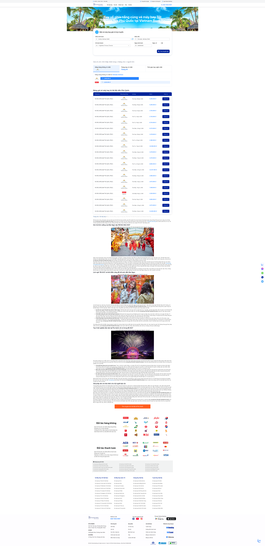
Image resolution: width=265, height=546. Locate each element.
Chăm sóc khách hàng (151, 532)
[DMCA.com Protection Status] (172, 543)
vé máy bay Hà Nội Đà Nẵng (139, 498)
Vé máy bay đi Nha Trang (157, 498)
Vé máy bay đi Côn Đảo (157, 493)
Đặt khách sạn (131, 532)
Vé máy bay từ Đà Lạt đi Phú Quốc (151, 467)
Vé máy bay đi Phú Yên (157, 503)
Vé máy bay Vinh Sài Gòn (138, 485)
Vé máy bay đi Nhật (118, 490)
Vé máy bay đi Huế (156, 490)
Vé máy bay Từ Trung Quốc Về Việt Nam (103, 503)
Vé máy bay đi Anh (118, 498)
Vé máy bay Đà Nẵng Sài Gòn (139, 483)
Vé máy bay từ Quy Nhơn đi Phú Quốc (126, 465)
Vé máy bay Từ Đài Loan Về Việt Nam (103, 488)
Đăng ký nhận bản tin (150, 534)
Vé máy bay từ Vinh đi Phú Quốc (151, 470)
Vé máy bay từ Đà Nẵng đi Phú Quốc (152, 469)
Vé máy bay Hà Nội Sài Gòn (139, 480)
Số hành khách (99, 43)
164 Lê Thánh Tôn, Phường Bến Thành (97, 527)
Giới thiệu (113, 526)
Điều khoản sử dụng (115, 537)
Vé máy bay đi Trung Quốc (119, 508)
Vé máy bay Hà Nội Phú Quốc (139, 505)
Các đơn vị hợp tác (115, 532)
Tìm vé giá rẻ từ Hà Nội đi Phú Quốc (132, 406)
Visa (126, 4)
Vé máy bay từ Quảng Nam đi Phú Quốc (101, 469)
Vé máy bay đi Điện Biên (157, 508)
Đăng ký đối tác (149, 537)
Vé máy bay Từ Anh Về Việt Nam (102, 505)
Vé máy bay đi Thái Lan (119, 505)
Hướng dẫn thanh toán (151, 529)
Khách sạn (121, 4)
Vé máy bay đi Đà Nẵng (157, 483)
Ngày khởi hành (139, 43)
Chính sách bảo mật (115, 534)
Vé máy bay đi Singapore (119, 495)
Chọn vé (166, 98)
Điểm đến (137, 36)
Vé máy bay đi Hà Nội (156, 480)
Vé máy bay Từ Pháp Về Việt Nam (102, 500)
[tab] (106, 68)
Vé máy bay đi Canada (119, 485)
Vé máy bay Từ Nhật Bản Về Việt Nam (103, 485)
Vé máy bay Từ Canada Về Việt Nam (102, 490)
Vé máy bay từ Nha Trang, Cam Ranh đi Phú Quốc (102, 467)
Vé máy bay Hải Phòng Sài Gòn (139, 490)
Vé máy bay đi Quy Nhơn (157, 495)
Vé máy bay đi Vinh (156, 505)
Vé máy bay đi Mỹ (118, 483)
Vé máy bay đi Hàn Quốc (119, 488)
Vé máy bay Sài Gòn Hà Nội (139, 495)
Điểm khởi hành (99, 36)
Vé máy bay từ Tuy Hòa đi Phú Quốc (152, 464)
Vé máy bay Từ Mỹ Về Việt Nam (101, 480)
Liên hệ (112, 529)
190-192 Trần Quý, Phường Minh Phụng (97, 526)
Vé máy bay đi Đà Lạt (156, 488)
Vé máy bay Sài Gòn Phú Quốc (139, 508)
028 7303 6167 (167, 5)
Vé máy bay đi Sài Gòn (157, 500)
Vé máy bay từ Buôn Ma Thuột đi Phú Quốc (127, 469)
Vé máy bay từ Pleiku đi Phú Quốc (151, 465)
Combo (130, 4)
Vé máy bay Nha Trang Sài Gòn (139, 493)
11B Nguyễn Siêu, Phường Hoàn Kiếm (96, 532)
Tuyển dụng (148, 526)
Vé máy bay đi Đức (118, 503)
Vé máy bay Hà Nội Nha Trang (139, 500)
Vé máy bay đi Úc (117, 480)
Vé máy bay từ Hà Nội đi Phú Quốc (100, 470)
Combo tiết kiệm (132, 537)
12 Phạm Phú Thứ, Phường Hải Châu (96, 537)
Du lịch (115, 4)
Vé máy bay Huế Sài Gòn (138, 488)
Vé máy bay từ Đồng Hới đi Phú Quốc (100, 464)
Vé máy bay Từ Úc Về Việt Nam (101, 495)
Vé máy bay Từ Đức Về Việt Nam (102, 498)
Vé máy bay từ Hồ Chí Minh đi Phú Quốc (127, 470)
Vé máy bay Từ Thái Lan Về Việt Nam (102, 508)
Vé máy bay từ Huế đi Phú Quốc (125, 464)
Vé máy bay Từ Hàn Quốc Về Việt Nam (103, 483)
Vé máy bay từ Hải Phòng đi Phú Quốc (126, 467)
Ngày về (154, 43)
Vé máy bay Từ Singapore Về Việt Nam (103, 493)
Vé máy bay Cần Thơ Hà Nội (139, 503)
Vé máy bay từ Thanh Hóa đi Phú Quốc (100, 465)
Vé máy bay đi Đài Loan (119, 493)
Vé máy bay (109, 4)
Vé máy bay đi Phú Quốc (157, 485)
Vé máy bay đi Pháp (118, 500)
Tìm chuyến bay (164, 51)
